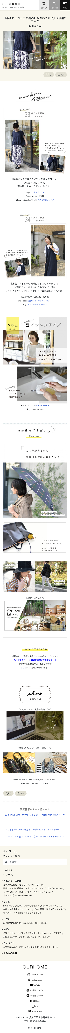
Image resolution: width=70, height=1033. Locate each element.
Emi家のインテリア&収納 (26, 905)
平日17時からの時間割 (13, 888)
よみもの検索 (10, 953)
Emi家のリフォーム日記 (50, 905)
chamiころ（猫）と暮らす (38, 936)
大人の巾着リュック (46, 199)
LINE (37, 1006)
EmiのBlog (8, 905)
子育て (6, 933)
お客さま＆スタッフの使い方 (16, 946)
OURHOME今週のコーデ (53, 815)
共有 (63, 74)
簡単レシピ (24, 891)
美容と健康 (39, 909)
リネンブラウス (38, 192)
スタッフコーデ (32, 888)
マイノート (8, 912)
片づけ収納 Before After (52, 888)
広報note (36, 1000)
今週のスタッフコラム (41, 891)
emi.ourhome (37, 980)
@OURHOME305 (42, 405)
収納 (5, 909)
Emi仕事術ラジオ (37, 995)
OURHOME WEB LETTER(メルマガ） (22, 815)
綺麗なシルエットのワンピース (39, 300)
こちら (23, 667)
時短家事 (13, 909)
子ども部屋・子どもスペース (38, 933)
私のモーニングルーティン (31, 884)
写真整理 (58, 933)
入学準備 (19, 912)
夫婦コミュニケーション (14, 936)
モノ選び (60, 909)
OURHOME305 (37, 974)
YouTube (36, 985)
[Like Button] (47, 74)
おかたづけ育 (17, 933)
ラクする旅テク (10, 891)
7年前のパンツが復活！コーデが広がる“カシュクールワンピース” (37, 829)
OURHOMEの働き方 (12, 923)
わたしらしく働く (31, 923)
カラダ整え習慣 (10, 884)
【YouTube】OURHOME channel (17, 895)
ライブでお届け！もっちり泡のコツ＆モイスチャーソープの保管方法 (37, 836)
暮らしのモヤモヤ (33, 912)
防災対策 (50, 909)
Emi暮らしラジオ (37, 990)
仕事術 (44, 923)
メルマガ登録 (36, 1011)
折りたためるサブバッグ (37, 304)
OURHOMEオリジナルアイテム (44, 946)
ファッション (26, 909)
